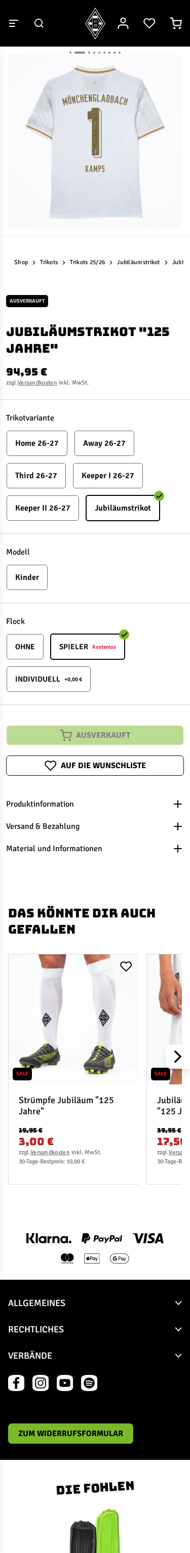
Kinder (27, 577)
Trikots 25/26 (87, 262)
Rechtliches (36, 1329)
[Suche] (39, 23)
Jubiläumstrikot (138, 262)
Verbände (30, 1355)
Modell (18, 552)
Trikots (49, 262)
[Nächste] (178, 1056)
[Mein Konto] (123, 23)
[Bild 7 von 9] (109, 53)
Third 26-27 (36, 476)
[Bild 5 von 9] (99, 53)
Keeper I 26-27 (108, 476)
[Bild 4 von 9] (94, 53)
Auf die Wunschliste (103, 766)
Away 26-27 (104, 443)
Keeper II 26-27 (42, 508)
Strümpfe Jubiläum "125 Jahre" (66, 1106)
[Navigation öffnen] (14, 23)
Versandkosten (37, 383)
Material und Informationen (54, 849)
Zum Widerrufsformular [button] (70, 1434)
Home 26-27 (37, 443)
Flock (15, 621)
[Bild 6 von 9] (104, 53)
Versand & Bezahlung (43, 826)
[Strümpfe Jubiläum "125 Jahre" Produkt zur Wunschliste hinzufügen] (126, 966)
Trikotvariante (30, 418)
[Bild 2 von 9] (79, 53)
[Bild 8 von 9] (114, 53)
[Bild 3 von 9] (89, 53)
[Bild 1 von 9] (70, 53)
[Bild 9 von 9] (120, 53)
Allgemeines (36, 1303)
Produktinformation (40, 804)
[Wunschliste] (149, 23)
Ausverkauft (103, 735)
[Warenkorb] (176, 23)
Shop (21, 262)
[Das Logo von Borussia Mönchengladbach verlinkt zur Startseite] (95, 23)
